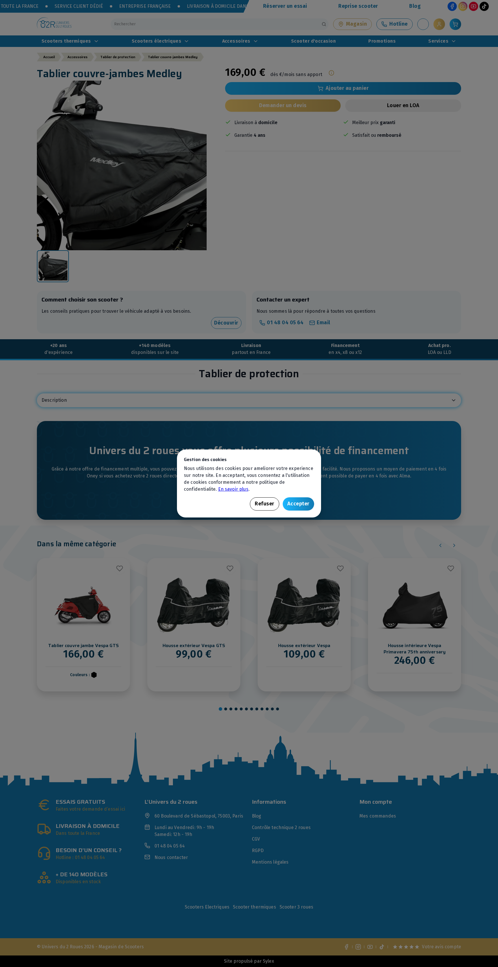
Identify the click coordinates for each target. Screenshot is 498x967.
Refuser (264, 503)
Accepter (298, 503)
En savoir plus (233, 489)
